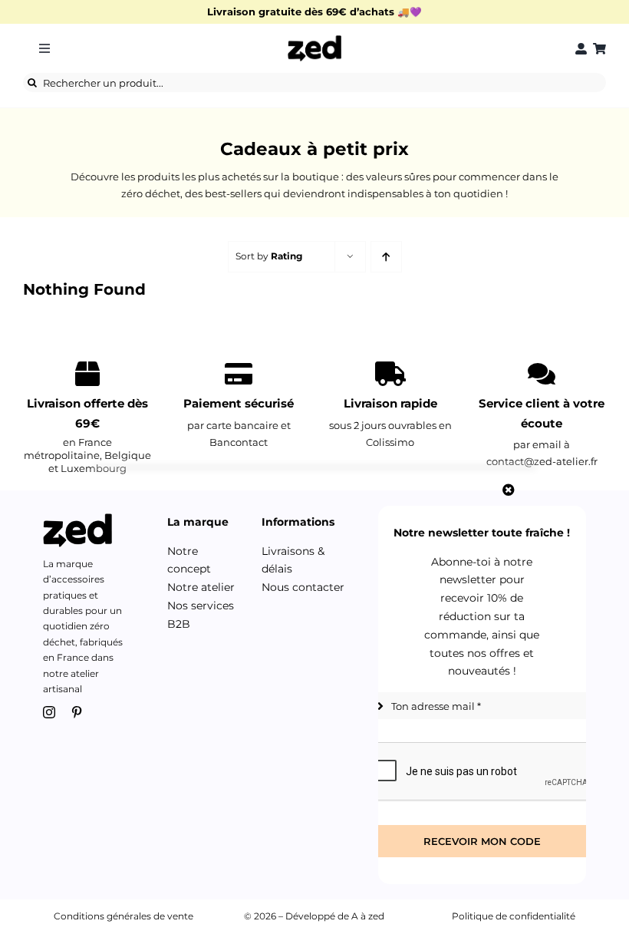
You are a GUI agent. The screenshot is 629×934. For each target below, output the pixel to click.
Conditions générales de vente (123, 916)
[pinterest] (77, 712)
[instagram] (49, 712)
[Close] (508, 490)
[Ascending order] (386, 257)
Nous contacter (303, 587)
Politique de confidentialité (513, 916)
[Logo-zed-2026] (314, 40)
